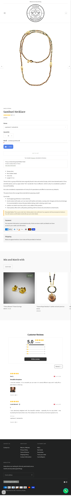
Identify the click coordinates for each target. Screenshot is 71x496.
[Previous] (1, 66)
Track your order (41, 454)
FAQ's (38, 447)
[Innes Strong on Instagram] (66, 482)
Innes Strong (7, 108)
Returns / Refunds (25, 447)
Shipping (33, 158)
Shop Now (8, 266)
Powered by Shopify (20, 490)
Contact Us (6, 447)
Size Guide (40, 450)
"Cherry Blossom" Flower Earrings (12, 306)
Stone (5, 123)
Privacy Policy (24, 450)
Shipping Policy (24, 454)
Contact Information (25, 457)
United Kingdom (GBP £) (10, 482)
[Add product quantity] (5, 136)
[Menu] (4, 13)
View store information (10, 165)
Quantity (6, 132)
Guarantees (40, 452)
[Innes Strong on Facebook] (64, 482)
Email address (8, 473)
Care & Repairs (41, 457)
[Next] (69, 66)
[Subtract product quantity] (12, 136)
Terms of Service (24, 452)
